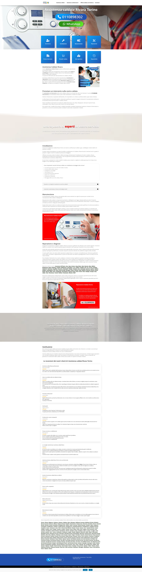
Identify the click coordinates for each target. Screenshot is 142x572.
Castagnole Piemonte (77, 526)
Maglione (78, 532)
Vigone (97, 545)
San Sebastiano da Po (95, 541)
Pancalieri (77, 534)
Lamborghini (50, 270)
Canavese (75, 525)
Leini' (51, 532)
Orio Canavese (64, 534)
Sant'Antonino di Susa (72, 543)
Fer (88, 267)
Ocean (72, 270)
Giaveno (67, 530)
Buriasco (47, 525)
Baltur (79, 266)
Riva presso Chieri (48, 537)
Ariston (73, 266)
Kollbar (44, 270)
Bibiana (55, 523)
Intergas (75, 269)
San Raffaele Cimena (85, 541)
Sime (83, 271)
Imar (79, 269)
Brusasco (99, 523)
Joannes (88, 269)
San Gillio (63, 540)
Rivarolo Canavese (72, 537)
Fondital (95, 267)
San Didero (92, 539)
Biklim (93, 266)
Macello (73, 532)
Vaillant (60, 272)
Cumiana (59, 529)
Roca (54, 271)
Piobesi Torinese (68, 536)
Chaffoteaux (63, 267)
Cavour (47, 528)
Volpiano (46, 548)
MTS (54, 270)
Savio (77, 271)
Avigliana (65, 522)
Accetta (85, 569)
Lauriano (47, 532)
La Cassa (88, 530)
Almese (46, 522)
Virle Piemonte (96, 547)
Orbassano (58, 534)
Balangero (73, 522)
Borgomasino (73, 523)
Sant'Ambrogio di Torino (62, 543)
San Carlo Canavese (85, 539)
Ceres (56, 528)
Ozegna (73, 534)
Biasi (90, 266)
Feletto (74, 529)
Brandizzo (90, 523)
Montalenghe (76, 533)
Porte (82, 536)
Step (95, 271)
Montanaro (82, 533)
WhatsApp (73, 24)
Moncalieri (61, 533)
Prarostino (91, 536)
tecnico (59, 262)
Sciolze (94, 543)
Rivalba (54, 537)
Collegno (43, 529)
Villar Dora (62, 547)
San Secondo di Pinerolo (46, 543)
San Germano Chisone (55, 540)
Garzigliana (48, 530)
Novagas (68, 270)
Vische (42, 548)
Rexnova (88, 270)
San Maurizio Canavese (51, 541)
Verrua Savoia (80, 545)
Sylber (44, 272)
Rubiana (60, 539)
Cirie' (85, 528)
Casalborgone (50, 526)
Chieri (59, 528)
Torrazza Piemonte (61, 544)
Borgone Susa (79, 523)
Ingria (84, 530)
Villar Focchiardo (69, 547)
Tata (47, 272)
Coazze (96, 528)
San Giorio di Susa (79, 540)
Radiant (84, 270)
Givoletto (72, 530)
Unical (56, 272)
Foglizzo (85, 529)
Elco (85, 267)
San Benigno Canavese (76, 539)
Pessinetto (47, 536)
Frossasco (43, 530)
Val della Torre (89, 544)
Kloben (96, 269)
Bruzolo (42, 525)
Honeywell (65, 269)
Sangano (54, 543)
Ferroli (90, 267)
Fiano (81, 529)
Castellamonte (85, 526)
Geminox (50, 269)
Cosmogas (69, 267)
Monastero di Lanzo (54, 533)
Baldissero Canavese (80, 522)
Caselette (56, 526)
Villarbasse (75, 547)
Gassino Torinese (55, 530)
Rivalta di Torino (60, 537)
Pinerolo (57, 536)
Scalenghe (84, 543)
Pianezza (52, 536)
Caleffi (58, 267)
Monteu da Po (88, 533)
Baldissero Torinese (89, 522)
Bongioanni (45, 267)
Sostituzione (47, 347)
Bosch (50, 267)
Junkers (92, 269)
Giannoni (44, 269)
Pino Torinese (62, 536)
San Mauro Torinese (61, 541)
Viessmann (65, 272)
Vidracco (94, 545)
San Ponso (78, 541)
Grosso (76, 530)
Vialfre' (89, 545)
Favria (71, 529)
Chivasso (73, 528)
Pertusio (43, 536)
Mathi (87, 532)
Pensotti (76, 270)
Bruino (94, 523)
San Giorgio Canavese (70, 540)
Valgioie (94, 544)
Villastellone (86, 547)
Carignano (96, 525)
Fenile (78, 529)
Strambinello (48, 544)
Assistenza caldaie (60, 2)
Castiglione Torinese (93, 526)
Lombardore (59, 532)
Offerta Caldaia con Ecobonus (87, 2)
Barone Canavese (45, 523)
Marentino (83, 532)
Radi (80, 270)
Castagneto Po (69, 526)
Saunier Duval (71, 271)
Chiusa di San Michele (66, 528)
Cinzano (81, 528)
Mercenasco (95, 532)
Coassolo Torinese (90, 528)
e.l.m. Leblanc (76, 267)
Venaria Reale (65, 545)
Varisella (51, 545)
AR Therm (62, 266)
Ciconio (77, 528)
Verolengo (74, 545)
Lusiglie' (69, 532)
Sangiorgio (58, 271)
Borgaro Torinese (61, 523)
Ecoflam (82, 267)
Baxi (83, 266)
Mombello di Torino (45, 533)
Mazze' (90, 532)
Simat (80, 271)
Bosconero (85, 523)
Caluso (71, 525)
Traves (77, 544)
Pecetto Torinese (88, 534)
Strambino (53, 544)
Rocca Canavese (94, 537)
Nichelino (43, 534)
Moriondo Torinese (96, 533)
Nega (90, 569)
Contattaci (97, 2)
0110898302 (72, 16)
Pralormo (86, 536)
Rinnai (47, 271)
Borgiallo (68, 523)
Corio (51, 529)
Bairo (69, 522)
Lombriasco (64, 532)
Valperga (47, 545)
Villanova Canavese (55, 547)
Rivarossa (78, 537)
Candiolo (88, 525)
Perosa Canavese (96, 534)
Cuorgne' (63, 529)
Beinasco (51, 523)
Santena (80, 543)
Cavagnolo (43, 528)
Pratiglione (96, 536)
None (49, 534)
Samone (68, 539)
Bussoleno (55, 525)
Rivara (65, 537)
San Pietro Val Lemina (70, 541)
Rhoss (96, 270)
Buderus (54, 267)
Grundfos (55, 269)
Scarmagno (89, 543)
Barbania (96, 522)
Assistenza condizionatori (72, 2)
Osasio (69, 534)
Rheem (93, 270)
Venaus (70, 545)
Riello (43, 271)
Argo (70, 266)
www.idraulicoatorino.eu (58, 566)
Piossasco (75, 536)
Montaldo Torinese (69, 533)
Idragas (70, 269)
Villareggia (80, 547)
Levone (54, 532)
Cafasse (67, 525)
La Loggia (93, 530)
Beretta (86, 266)
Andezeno (56, 522)
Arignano (60, 522)
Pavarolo (82, 534)
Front (96, 529)
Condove (47, 529)
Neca (57, 270)
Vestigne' (86, 545)
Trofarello (81, 544)
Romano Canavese (45, 539)
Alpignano (51, 522)
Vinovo (91, 547)
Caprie (91, 525)
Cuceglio (54, 529)
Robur (51, 271)
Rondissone (52, 539)
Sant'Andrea (65, 271)
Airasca (42, 522)
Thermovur (51, 272)
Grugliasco (80, 530)
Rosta (56, 539)
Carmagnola (43, 526)
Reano (42, 537)
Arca (67, 266)
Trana (74, 544)
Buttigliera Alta (61, 525)
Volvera (50, 548)
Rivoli (82, 537)
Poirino (79, 536)
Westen (71, 272)
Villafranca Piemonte (45, 547)
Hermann (60, 269)
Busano (51, 525)
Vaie (85, 544)
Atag (76, 266)
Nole (47, 534)
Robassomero (87, 537)
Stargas (92, 271)
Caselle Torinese (61, 526)
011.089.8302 (94, 93)
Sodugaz (87, 271)
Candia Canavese (81, 525)
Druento (67, 529)
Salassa (64, 539)
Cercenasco (52, 528)
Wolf (74, 272)
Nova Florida (62, 270)
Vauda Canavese (57, 545)
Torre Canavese (68, 544)
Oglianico (53, 534)
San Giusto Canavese (88, 540)
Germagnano (62, 530)
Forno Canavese (90, 529)
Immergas (82, 269)
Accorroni (57, 266)
